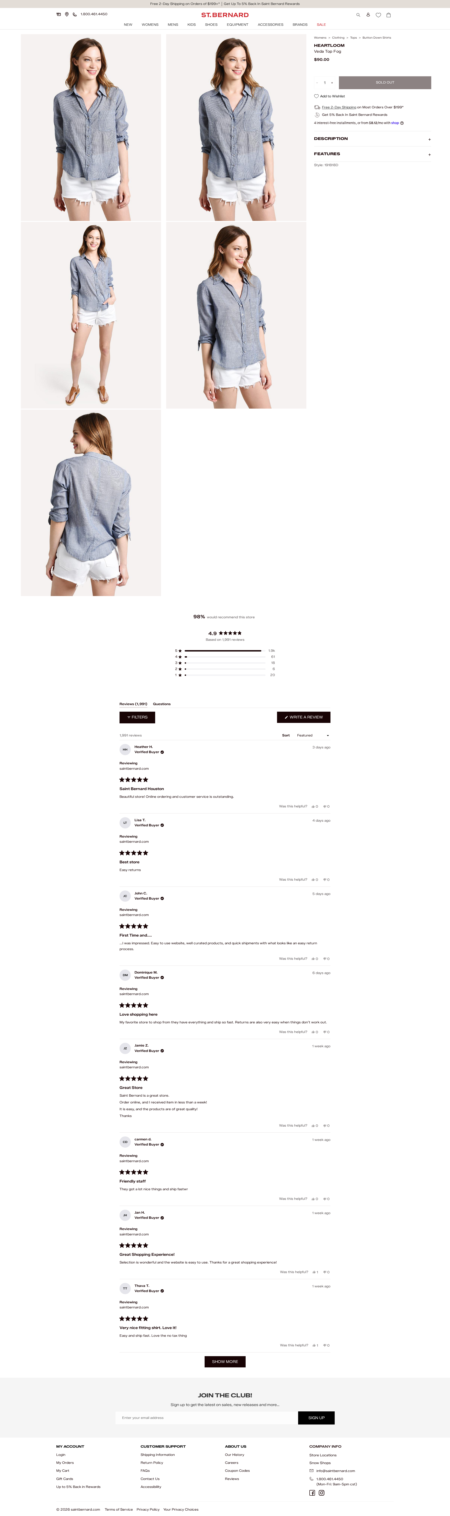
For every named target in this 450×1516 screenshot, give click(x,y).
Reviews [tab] (133, 705)
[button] (225, 650)
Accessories (270, 25)
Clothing (338, 37)
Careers (231, 1463)
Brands (300, 25)
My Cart (62, 1471)
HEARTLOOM (329, 45)
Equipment (237, 25)
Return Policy (152, 1463)
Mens (173, 25)
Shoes (211, 25)
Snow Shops (320, 1463)
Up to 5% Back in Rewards (78, 1487)
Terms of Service (119, 1510)
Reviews (232, 1479)
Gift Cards (64, 1479)
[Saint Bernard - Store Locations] (66, 14)
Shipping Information (158, 1455)
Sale (321, 25)
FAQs (145, 1471)
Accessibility (151, 1487)
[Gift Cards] (58, 14)
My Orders (65, 1463)
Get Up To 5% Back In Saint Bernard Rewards (262, 4)
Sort (286, 735)
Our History (234, 1455)
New (128, 25)
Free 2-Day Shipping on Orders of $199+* (185, 4)
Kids (192, 25)
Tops (353, 37)
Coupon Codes (237, 1471)
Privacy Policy (148, 1510)
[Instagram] (321, 1493)
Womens (150, 25)
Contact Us (150, 1479)
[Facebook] (312, 1493)
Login (60, 1455)
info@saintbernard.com (335, 1471)
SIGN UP (316, 1418)
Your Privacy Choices (181, 1510)
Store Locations (323, 1455)
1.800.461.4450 (329, 1479)
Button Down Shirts (377, 37)
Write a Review (309, 719)
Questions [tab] (162, 705)
